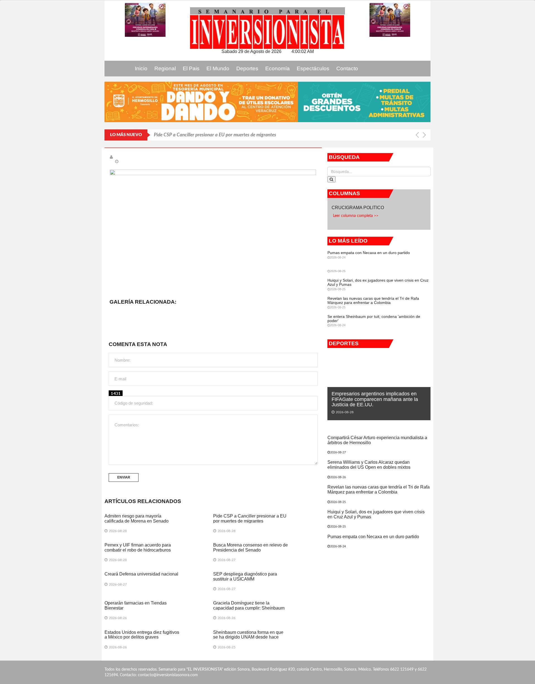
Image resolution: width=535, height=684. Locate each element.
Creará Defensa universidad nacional (141, 574)
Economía (277, 68)
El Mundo (217, 68)
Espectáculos (313, 68)
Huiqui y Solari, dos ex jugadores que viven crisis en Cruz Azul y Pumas (378, 282)
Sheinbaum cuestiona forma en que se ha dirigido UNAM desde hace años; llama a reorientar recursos (248, 637)
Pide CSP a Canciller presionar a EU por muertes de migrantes (215, 134)
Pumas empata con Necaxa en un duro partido (368, 252)
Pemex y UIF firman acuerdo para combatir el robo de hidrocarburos (137, 547)
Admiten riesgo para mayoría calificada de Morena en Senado (136, 518)
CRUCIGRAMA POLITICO (358, 207)
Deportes (247, 68)
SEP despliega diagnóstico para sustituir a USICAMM (245, 576)
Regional (165, 68)
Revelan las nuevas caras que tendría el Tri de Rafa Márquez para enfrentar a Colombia (373, 300)
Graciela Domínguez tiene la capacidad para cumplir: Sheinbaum (248, 605)
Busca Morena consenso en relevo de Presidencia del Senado (250, 547)
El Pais (191, 68)
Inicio (141, 68)
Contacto (347, 68)
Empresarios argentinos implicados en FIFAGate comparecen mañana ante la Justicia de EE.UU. (375, 399)
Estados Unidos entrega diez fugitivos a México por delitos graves (141, 635)
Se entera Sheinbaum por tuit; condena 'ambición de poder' (373, 318)
